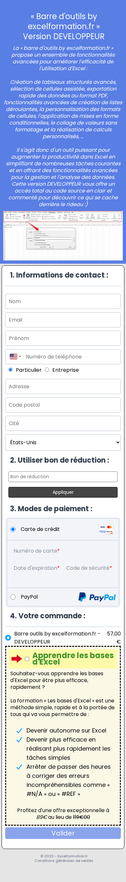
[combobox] (14, 356)
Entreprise (65, 370)
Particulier (29, 370)
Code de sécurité (88, 568)
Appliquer (63, 492)
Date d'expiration (35, 568)
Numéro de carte (35, 551)
